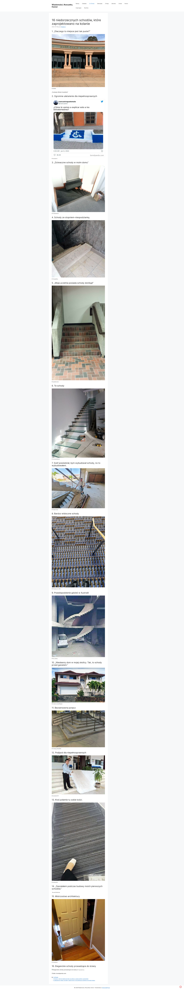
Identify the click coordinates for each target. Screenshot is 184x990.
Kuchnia (86, 8)
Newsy (77, 3)
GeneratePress (106, 987)
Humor (126, 3)
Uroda (120, 3)
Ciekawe (84, 3)
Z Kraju (107, 3)
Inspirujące (78, 8)
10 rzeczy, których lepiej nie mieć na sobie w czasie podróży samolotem (70, 978)
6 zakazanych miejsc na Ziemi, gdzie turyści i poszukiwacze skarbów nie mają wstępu (74, 980)
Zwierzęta (99, 3)
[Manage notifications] (180, 987)
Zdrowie (114, 3)
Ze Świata (91, 3)
